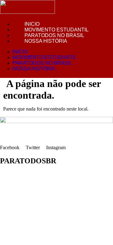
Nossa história (45, 41)
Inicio (32, 24)
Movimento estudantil (56, 29)
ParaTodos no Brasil (54, 35)
